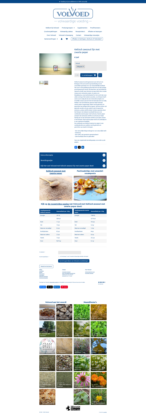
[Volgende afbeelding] (70, 64)
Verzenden (41, 271)
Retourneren (41, 273)
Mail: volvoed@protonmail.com (68, 273)
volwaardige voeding (54, 282)
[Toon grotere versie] (55, 188)
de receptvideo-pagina (58, 204)
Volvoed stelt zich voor (90, 271)
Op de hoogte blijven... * (44, 256)
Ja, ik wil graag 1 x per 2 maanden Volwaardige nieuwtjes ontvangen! (74, 256)
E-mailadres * (42, 252)
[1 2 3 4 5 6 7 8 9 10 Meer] (76, 75)
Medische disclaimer (43, 276)
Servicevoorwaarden (43, 277)
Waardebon (41, 275)
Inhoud (78, 63)
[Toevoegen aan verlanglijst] (100, 75)
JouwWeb (105, 412)
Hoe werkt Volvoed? (89, 273)
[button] (41, 83)
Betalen (40, 272)
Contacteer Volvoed (66, 271)
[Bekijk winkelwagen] (66, 38)
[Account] (61, 38)
